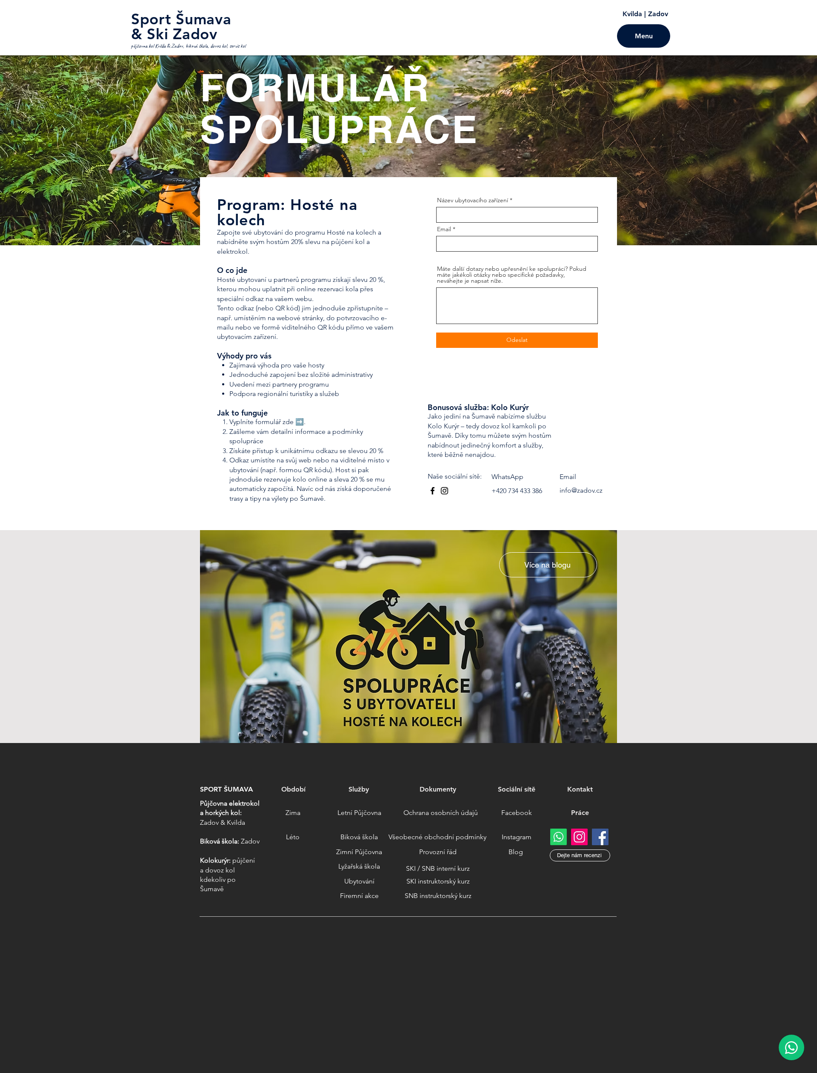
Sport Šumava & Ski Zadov (181, 26)
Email (444, 229)
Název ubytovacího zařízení (472, 200)
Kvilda (632, 14)
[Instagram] (444, 491)
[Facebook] (432, 491)
